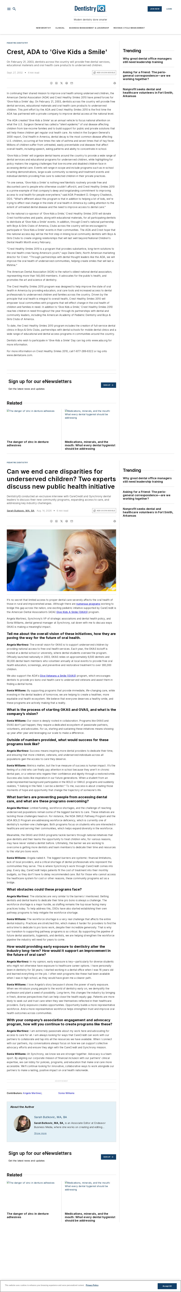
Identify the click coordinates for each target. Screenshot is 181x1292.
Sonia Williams (66, 1093)
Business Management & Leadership (89, 28)
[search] (14, 9)
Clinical (60, 28)
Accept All (167, 1286)
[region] (90, 1286)
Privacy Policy (92, 1285)
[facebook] (51, 83)
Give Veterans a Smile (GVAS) (58, 675)
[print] (114, 83)
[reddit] (66, 83)
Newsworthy (43, 28)
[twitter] (61, 83)
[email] (71, 83)
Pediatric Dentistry (17, 43)
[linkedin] (56, 83)
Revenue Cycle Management (129, 28)
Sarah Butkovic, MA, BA (21, 510)
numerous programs (88, 603)
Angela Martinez (32, 1093)
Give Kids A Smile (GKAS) (72, 612)
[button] (9, 9)
